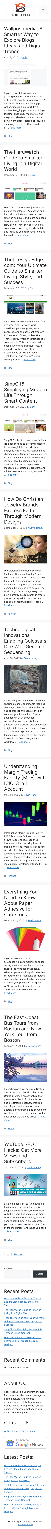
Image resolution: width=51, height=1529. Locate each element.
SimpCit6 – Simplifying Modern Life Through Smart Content (25, 392)
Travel (11, 1128)
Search (8, 1268)
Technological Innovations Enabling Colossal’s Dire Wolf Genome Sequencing (25, 641)
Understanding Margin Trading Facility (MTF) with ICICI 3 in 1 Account (25, 777)
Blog (10, 136)
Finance (12, 876)
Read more (15, 127)
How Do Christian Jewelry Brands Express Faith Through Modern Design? (23, 510)
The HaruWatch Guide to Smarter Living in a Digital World (23, 160)
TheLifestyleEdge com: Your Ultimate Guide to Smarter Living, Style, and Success (25, 271)
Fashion (12, 613)
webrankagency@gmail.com (19, 1431)
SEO (10, 1239)
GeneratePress (25, 1524)
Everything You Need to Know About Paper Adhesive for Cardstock (21, 903)
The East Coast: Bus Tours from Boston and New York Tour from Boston (22, 1028)
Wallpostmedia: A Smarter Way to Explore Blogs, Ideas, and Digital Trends (23, 40)
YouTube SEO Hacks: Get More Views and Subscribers (23, 1152)
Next (18, 1254)
